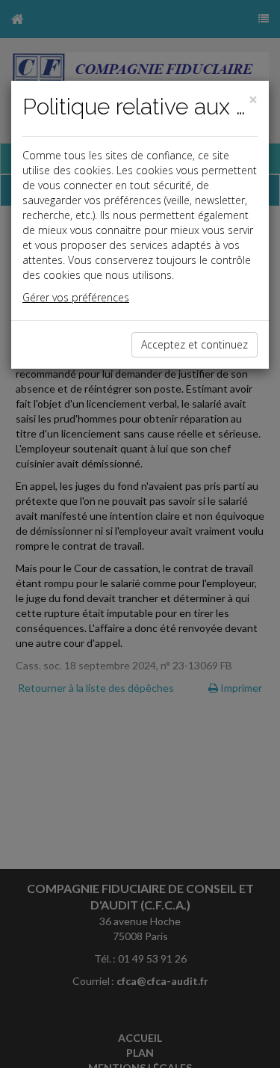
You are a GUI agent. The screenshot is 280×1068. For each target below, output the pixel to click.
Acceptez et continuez (194, 344)
